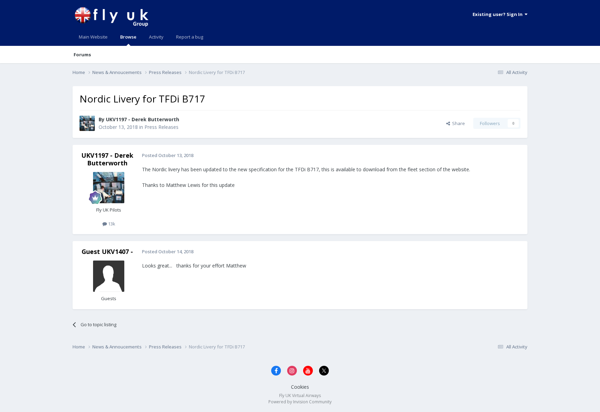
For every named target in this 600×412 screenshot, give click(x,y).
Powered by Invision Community (300, 402)
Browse (128, 37)
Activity (156, 37)
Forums (82, 54)
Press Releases (161, 127)
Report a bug (189, 37)
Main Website (93, 37)
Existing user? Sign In (499, 14)
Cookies (300, 387)
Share (457, 123)
